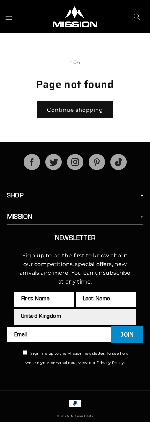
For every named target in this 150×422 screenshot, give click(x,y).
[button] (8, 16)
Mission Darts (82, 416)
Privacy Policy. (111, 362)
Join (127, 335)
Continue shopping (75, 109)
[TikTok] (118, 168)
